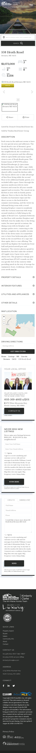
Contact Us (14, 411)
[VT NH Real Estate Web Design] (14, 743)
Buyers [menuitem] (5, 633)
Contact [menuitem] (5, 644)
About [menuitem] (5, 641)
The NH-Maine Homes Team (10, 7)
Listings (11, 356)
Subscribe (14, 482)
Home (3, 356)
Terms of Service (17, 571)
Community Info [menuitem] (8, 639)
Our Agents (8, 415)
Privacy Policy (21, 474)
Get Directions (18, 351)
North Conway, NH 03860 (11, 674)
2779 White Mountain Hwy (12, 671)
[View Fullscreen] (3, 323)
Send (14, 563)
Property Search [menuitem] (8, 631)
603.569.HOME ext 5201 (11, 657)
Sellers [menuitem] (5, 636)
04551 (14, 359)
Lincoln (24, 356)
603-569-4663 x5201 (16, 399)
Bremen (6, 359)
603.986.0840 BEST (10, 654)
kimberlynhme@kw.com (11, 660)
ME (18, 356)
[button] (18, 43)
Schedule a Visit (24, 500)
